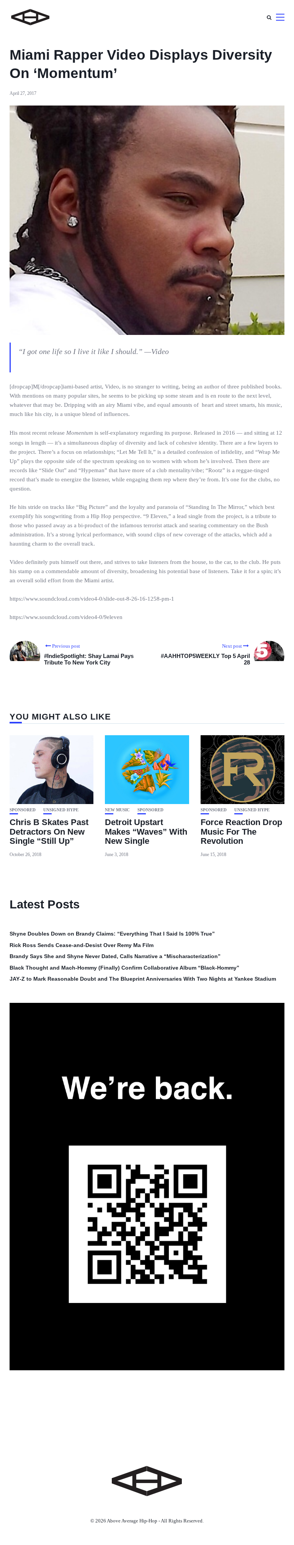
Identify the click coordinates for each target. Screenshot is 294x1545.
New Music (117, 810)
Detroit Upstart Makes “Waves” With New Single (146, 831)
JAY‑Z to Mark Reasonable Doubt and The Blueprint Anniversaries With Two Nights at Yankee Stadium (143, 979)
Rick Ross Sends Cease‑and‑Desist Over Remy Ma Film (82, 945)
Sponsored (23, 810)
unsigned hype (60, 810)
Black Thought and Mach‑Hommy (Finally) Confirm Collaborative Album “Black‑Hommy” (124, 968)
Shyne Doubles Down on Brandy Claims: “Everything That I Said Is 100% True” (112, 934)
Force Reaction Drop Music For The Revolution (241, 831)
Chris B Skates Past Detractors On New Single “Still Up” (49, 831)
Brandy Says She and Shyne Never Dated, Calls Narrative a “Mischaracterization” (115, 956)
